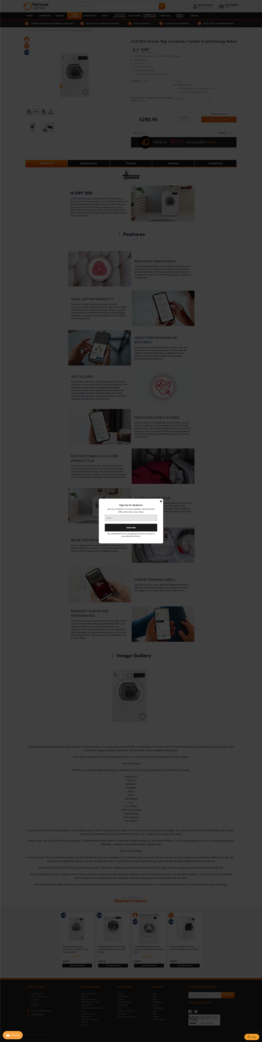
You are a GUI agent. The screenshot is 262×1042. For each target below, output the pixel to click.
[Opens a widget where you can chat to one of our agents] (251, 1037)
